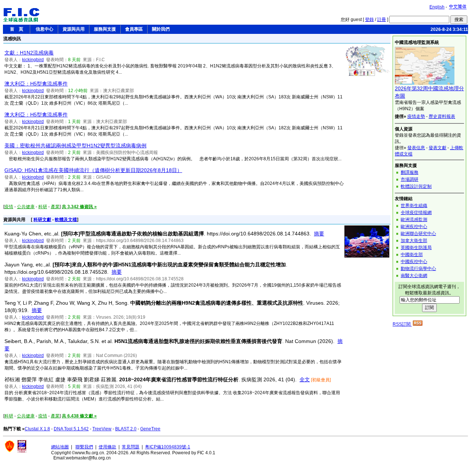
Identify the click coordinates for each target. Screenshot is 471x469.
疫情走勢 (416, 116)
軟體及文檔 (66, 219)
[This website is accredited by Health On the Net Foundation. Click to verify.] (21, 451)
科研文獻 (42, 219)
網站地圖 (60, 446)
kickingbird (33, 59)
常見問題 (130, 446)
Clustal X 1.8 (37, 428)
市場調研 (409, 179)
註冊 (381, 19)
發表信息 (416, 147)
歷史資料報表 (442, 116)
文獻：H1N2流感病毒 (29, 53)
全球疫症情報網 (416, 212)
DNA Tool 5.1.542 (71, 428)
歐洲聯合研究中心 (418, 233)
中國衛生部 (412, 254)
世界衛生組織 (414, 205)
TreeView (101, 428)
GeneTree (150, 428)
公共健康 (26, 206)
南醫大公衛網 (414, 275)
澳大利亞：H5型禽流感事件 (36, 84)
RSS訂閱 (402, 324)
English (437, 7)
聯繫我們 (84, 446)
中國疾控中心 (414, 261)
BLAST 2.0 (126, 428)
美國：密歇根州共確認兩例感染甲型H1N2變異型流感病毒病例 (75, 145)
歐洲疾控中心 (414, 226)
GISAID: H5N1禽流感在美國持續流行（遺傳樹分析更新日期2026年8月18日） (93, 170)
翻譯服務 (409, 172)
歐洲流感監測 (414, 219)
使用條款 (107, 446)
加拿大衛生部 (414, 240)
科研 (42, 206)
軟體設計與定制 (416, 186)
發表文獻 (437, 147)
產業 (55, 206)
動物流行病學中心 (418, 268)
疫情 (8, 206)
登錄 (369, 19)
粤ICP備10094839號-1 (167, 446)
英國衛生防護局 (416, 247)
